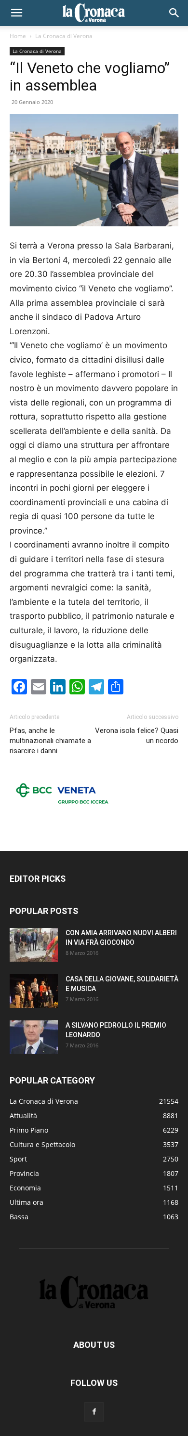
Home (18, 36)
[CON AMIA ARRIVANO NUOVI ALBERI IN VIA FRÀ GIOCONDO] (34, 945)
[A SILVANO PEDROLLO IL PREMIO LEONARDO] (34, 1037)
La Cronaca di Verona (64, 36)
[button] (16, 13)
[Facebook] (94, 1412)
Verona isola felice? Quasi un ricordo (136, 735)
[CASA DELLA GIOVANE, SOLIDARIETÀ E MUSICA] (34, 991)
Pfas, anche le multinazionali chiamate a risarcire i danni (50, 740)
